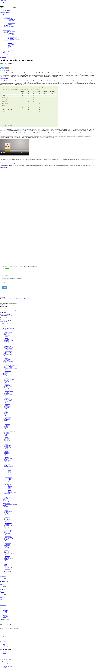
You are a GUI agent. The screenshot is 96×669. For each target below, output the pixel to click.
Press (6, 546)
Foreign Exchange (9, 466)
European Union (11, 23)
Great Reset (7, 404)
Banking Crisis (8, 507)
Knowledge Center (6, 30)
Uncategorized (6, 501)
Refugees (10, 400)
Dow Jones (10, 486)
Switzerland (7, 450)
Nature (6, 427)
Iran (6, 411)
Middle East (7, 424)
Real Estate (7, 483)
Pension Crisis (8, 543)
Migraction (7, 425)
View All (4, 617)
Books (4, 355)
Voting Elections (8, 348)
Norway (7, 433)
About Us (5, 2)
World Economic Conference (11, 504)
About (4, 52)
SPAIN (6, 448)
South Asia (7, 446)
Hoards (6, 369)
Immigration (5, 375)
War (6, 564)
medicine (7, 421)
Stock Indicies (8, 484)
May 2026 (5, 613)
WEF (6, 565)
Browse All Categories (10, 26)
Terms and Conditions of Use (9, 663)
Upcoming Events (6, 503)
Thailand (7, 452)
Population (7, 545)
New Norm (7, 541)
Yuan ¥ (9, 474)
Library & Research (9, 40)
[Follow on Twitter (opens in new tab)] (2, 6)
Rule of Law (7, 440)
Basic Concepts (11, 33)
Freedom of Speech (9, 525)
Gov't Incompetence (9, 530)
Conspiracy (7, 519)
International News (9, 18)
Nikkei (9, 488)
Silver (9, 481)
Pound (9, 471)
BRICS (6, 510)
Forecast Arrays (8, 359)
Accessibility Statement (7, 666)
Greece (6, 405)
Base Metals (10, 478)
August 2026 (5, 610)
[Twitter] (3, 68)
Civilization (7, 517)
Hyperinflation (8, 371)
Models (6, 32)
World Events (5, 506)
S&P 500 (10, 491)
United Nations (8, 561)
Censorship (7, 385)
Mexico (6, 422)
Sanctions (7, 551)
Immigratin (7, 533)
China (6, 387)
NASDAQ (10, 487)
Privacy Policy (6, 665)
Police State (7, 544)
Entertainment (11, 20)
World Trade (7, 569)
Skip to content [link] (3, 0)
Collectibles (7, 388)
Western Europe (8, 458)
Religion (7, 550)
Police (6, 435)
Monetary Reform (9, 538)
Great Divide (5, 362)
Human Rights (8, 531)
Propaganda (7, 549)
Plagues (4, 494)
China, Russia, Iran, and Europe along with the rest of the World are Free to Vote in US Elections (20, 310)
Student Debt (8, 554)
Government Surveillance (8, 361)
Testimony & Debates (12, 38)
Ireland (6, 412)
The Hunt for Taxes (9, 558)
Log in (9, 659)
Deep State (7, 333)
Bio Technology (8, 508)
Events (4, 27)
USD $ (9, 472)
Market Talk (7, 25)
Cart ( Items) (7, 10)
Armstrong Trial (8, 351)
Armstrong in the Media (7, 349)
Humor (4, 374)
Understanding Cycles (9, 347)
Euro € (9, 470)
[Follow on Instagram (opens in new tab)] (3, 6)
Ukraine (7, 455)
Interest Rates (8, 475)
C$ (8, 468)
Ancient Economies (9, 366)
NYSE (9, 490)
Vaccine (6, 457)
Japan (6, 415)
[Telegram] (6, 68)
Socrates (7, 498)
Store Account (8, 54)
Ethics (9, 21)
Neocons (7, 540)
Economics (7, 17)
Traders (6, 559)
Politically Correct (9, 340)
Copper (9, 479)
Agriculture (7, 461)
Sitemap (4, 667)
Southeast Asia (8, 447)
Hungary (7, 407)
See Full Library (11, 50)
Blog (4, 14)
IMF (6, 532)
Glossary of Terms (11, 34)
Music (6, 338)
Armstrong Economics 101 (8, 328)
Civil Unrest (7, 516)
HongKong (7, 406)
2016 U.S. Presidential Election (14, 430)
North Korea (7, 432)
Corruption (7, 521)
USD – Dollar (11, 44)
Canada (6, 382)
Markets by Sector (6, 460)
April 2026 (5, 615)
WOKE (6, 566)
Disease (6, 392)
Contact (4, 653)
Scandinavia (7, 442)
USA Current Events (12, 431)
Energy (6, 465)
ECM (6, 334)
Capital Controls (8, 511)
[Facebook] (1, 68)
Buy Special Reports (9, 51)
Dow (9, 45)
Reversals (7, 360)
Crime (6, 389)
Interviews (7, 36)
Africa (6, 378)
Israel (6, 413)
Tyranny (7, 560)
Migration (7, 426)
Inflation (7, 336)
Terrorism (7, 557)
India (6, 408)
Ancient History (8, 367)
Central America (8, 386)
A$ (8, 467)
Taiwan (6, 451)
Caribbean (7, 384)
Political (9, 48)
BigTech (7, 380)
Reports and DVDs (9, 497)
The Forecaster (8, 352)
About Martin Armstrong (10, 31)
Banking (4, 353)
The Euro (10, 43)
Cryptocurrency (8, 523)
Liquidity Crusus (8, 537)
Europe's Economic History (11, 368)
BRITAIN (7, 381)
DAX (9, 485)
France (6, 401)
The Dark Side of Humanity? (6, 315)
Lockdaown (7, 419)
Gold (9, 41)
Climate (6, 518)
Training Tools (8, 346)
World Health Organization (10, 567)
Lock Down (7, 418)
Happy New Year (3, 321)
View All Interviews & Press (14, 39)
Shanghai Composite (12, 492)
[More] (8, 68)
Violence (7, 563)
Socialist (7, 342)
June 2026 (5, 612)
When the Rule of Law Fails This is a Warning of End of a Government (15, 298)
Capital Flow (8, 512)
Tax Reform (10, 47)
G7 (6, 526)
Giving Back (2, 304)
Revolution (7, 438)
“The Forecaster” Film (12, 37)
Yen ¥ (9, 473)
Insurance (7, 409)
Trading (6, 345)
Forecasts (4, 356)
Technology (7, 493)
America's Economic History (11, 365)
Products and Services (7, 495)
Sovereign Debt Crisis (9, 553)
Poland (6, 434)
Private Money (8, 547)
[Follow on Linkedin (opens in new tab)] (0, 6)
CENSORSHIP (8, 513)
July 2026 (5, 611)
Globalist (7, 528)
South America (8, 445)
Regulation (7, 341)
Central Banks (8, 514)
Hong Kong (5, 373)
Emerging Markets (11, 19)
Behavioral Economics (7, 354)
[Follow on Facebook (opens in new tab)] (1, 6)
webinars (4, 505)
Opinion (4, 57)
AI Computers (8, 329)
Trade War (7, 453)
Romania (7, 439)
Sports (6, 343)
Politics (6, 15)
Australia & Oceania (9, 379)
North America (8, 428)
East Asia (7, 393)
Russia (6, 441)
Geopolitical (7, 527)
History (9, 46)
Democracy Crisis (9, 391)
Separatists (7, 552)
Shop (4, 28)
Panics (6, 372)
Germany (10, 24)
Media (6, 420)
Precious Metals (8, 477)
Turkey (6, 454)
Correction (7, 520)
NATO (6, 539)
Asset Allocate (8, 331)
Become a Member (4, 659)
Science (6, 444)
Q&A (4, 499)
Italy (6, 414)
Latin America (8, 417)
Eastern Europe (8, 394)
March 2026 (5, 616)
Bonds (6, 463)
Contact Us (5, 4)
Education (7, 524)
